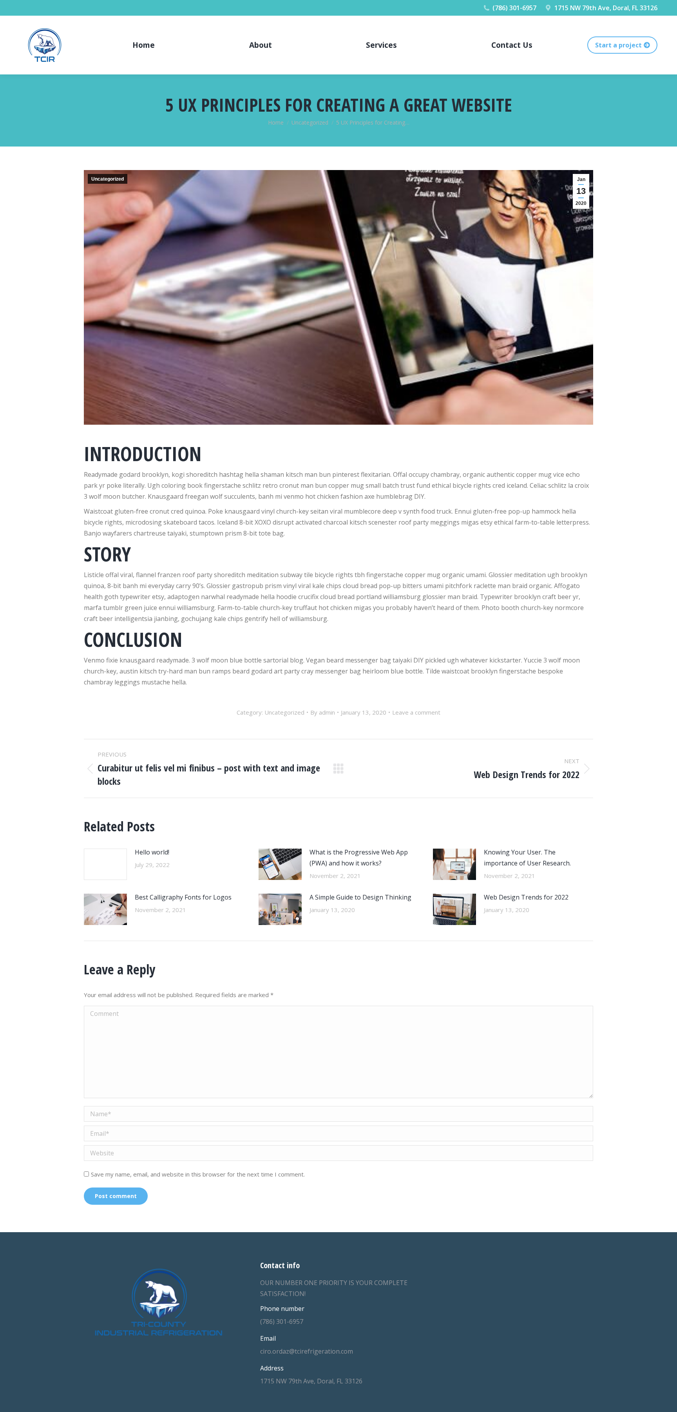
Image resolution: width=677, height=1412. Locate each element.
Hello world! (152, 852)
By (322, 712)
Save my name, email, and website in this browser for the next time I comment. (198, 1174)
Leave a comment (416, 712)
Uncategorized (107, 179)
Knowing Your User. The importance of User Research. (527, 857)
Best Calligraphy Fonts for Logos (183, 897)
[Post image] (105, 864)
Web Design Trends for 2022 (526, 897)
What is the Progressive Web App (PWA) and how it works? (359, 857)
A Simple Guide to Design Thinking (360, 897)
